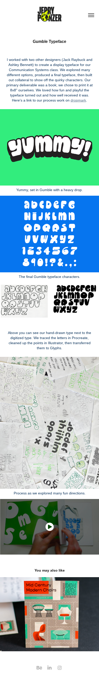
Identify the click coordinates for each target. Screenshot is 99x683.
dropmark (78, 100)
